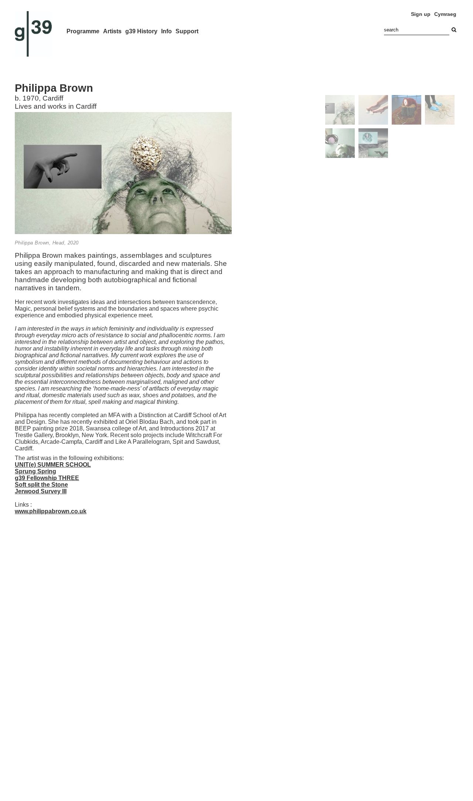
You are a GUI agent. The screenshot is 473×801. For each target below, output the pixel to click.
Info (166, 31)
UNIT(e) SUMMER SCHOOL (53, 465)
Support (187, 31)
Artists (112, 31)
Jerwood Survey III (41, 491)
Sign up (421, 14)
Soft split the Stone (41, 484)
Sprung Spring (35, 471)
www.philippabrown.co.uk (50, 511)
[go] (453, 30)
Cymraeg (445, 14)
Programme (83, 31)
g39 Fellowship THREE (47, 478)
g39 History (141, 31)
